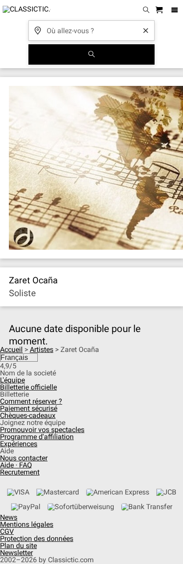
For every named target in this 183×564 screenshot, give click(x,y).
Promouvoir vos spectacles (42, 429)
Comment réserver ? (31, 401)
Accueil (11, 349)
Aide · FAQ (16, 465)
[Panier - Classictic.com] (160, 10)
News (8, 517)
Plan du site (18, 545)
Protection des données (36, 538)
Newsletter (16, 553)
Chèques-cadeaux (28, 415)
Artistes (41, 349)
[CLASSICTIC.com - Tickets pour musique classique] (25, 10)
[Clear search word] (145, 30)
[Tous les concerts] (91, 54)
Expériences (18, 444)
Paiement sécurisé (28, 408)
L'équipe (12, 380)
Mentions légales (26, 524)
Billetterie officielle (28, 387)
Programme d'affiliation (37, 437)
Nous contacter (24, 458)
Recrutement (20, 472)
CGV (7, 531)
